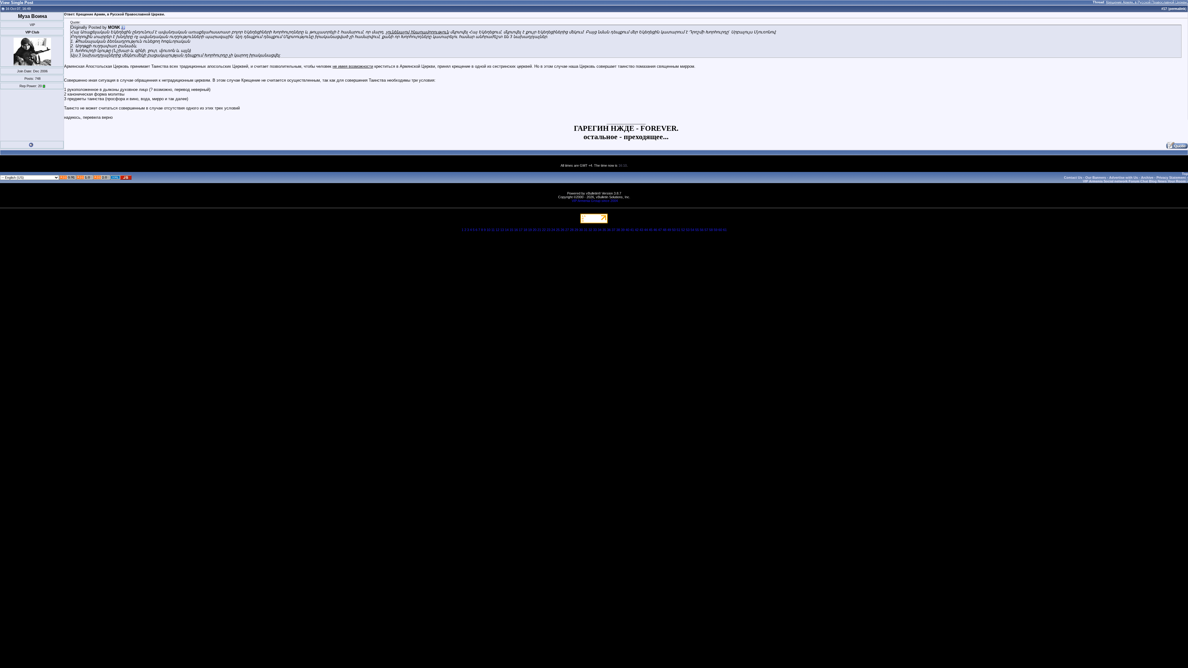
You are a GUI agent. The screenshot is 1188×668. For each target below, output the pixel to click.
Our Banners (1095, 177)
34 (599, 230)
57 (706, 230)
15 (511, 230)
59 (715, 230)
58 (711, 230)
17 (521, 230)
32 (590, 230)
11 (493, 230)
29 (576, 230)
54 (692, 230)
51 (678, 230)
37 (613, 230)
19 (530, 230)
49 (669, 230)
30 (581, 230)
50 (674, 230)
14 (507, 230)
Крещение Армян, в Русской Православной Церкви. (1147, 2)
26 (562, 230)
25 (558, 230)
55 (697, 230)
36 (609, 230)
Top (1185, 174)
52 (683, 230)
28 (572, 230)
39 (623, 230)
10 (488, 230)
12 (497, 230)
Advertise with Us (1123, 177)
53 (688, 230)
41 (632, 230)
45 (650, 230)
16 (516, 230)
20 (534, 230)
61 (725, 230)
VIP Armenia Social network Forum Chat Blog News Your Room (1134, 181)
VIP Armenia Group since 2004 (595, 201)
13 (502, 230)
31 (586, 230)
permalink (1177, 9)
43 (641, 230)
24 (553, 230)
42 (637, 230)
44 (646, 230)
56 (702, 230)
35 (604, 230)
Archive (1147, 177)
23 (548, 230)
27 (567, 230)
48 (664, 230)
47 (660, 230)
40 (627, 230)
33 (595, 230)
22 (544, 230)
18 (525, 230)
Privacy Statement (1171, 177)
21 (539, 230)
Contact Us (1073, 177)
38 (618, 230)
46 (655, 230)
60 (720, 230)
